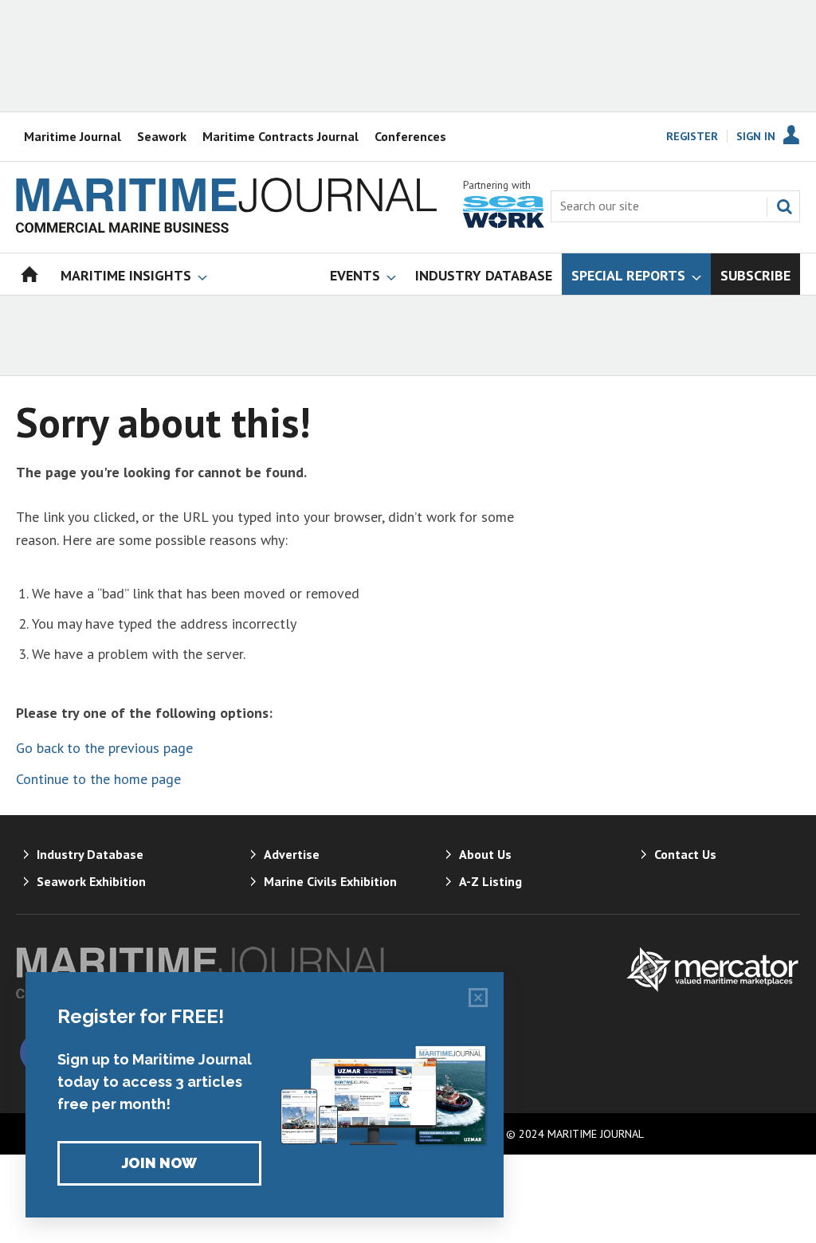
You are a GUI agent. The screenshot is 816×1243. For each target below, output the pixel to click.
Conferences (410, 136)
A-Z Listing (490, 881)
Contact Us (685, 854)
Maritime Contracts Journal (280, 136)
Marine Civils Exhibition (330, 881)
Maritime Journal (72, 136)
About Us (485, 854)
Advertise (292, 854)
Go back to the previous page (104, 748)
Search (784, 206)
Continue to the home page (98, 779)
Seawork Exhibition (91, 881)
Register (692, 136)
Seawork (161, 136)
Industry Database (90, 854)
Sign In (755, 136)
